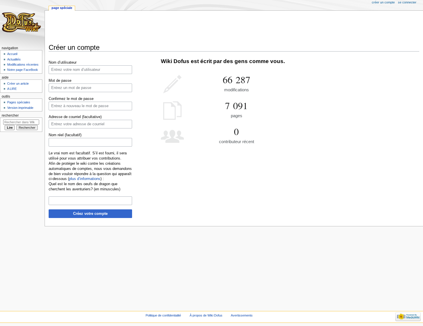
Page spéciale (62, 8)
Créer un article (18, 83)
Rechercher (10, 115)
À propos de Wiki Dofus (206, 315)
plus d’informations (84, 179)
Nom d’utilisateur (63, 62)
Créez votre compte (90, 214)
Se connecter (407, 2)
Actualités (14, 59)
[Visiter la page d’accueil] (22, 22)
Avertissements (242, 315)
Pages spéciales (18, 102)
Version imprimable (20, 107)
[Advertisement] (153, 27)
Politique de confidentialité (163, 315)
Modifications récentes (23, 64)
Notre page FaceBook (22, 69)
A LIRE (12, 88)
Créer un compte (383, 2)
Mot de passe (60, 81)
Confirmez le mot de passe (71, 99)
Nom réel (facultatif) (65, 135)
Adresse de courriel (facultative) (75, 117)
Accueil (12, 54)
